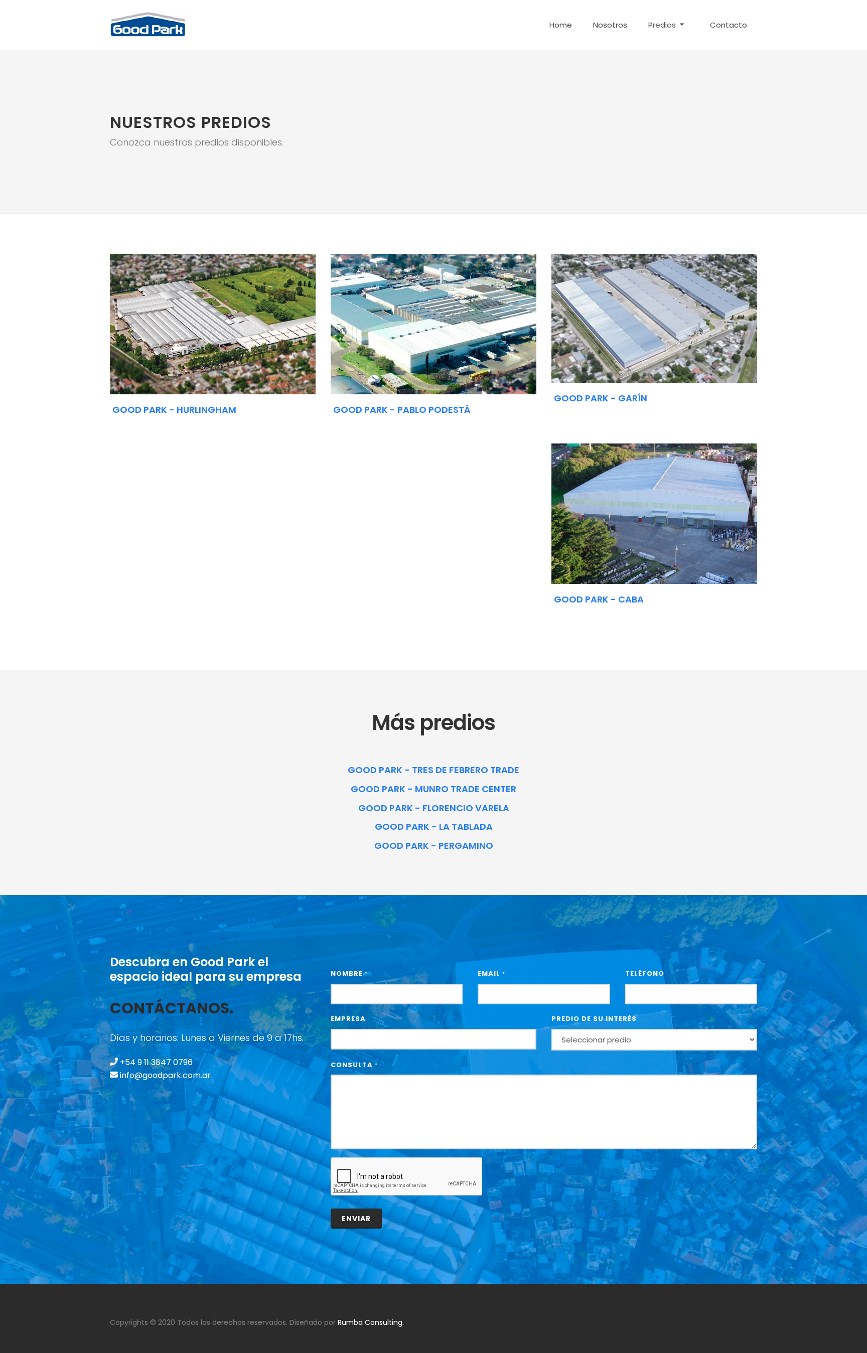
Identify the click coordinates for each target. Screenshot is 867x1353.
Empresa (348, 1018)
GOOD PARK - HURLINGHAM (174, 409)
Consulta (354, 1065)
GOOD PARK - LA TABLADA (434, 826)
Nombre (349, 973)
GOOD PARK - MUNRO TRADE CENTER (433, 789)
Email (491, 973)
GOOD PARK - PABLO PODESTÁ (401, 409)
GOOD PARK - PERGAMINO (433, 845)
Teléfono (644, 973)
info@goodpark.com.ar (164, 1075)
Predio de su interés (594, 1018)
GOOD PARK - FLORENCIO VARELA (433, 808)
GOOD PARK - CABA (599, 599)
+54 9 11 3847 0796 (155, 1062)
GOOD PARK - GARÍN (600, 398)
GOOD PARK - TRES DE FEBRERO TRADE (433, 770)
